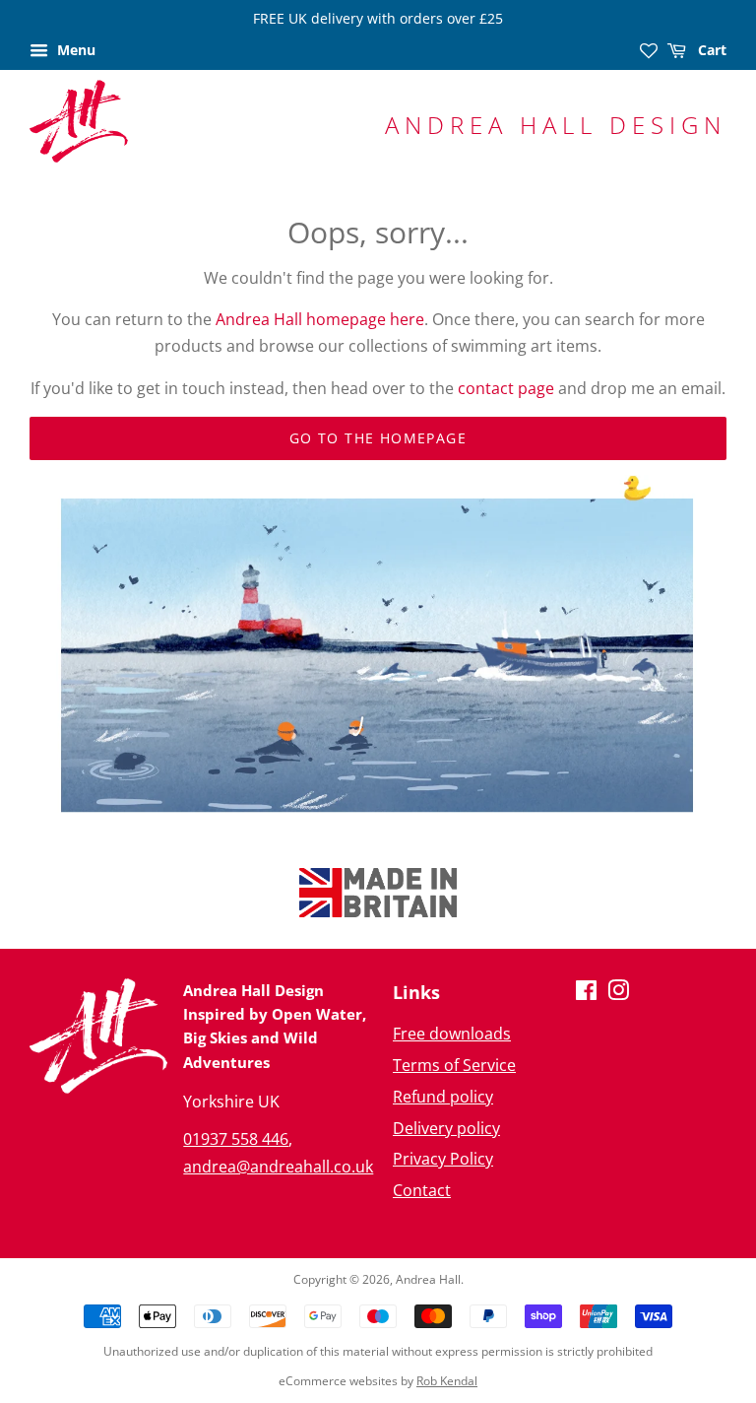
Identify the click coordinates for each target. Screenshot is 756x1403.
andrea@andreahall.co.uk (278, 1166)
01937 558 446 (235, 1139)
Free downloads (452, 1033)
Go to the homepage (378, 438)
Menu (74, 49)
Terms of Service (454, 1065)
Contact (422, 1190)
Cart (710, 49)
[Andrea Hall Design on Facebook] (586, 993)
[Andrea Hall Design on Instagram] (618, 993)
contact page (506, 388)
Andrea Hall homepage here (320, 319)
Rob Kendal (446, 1380)
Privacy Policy (443, 1158)
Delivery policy (446, 1128)
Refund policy (443, 1096)
